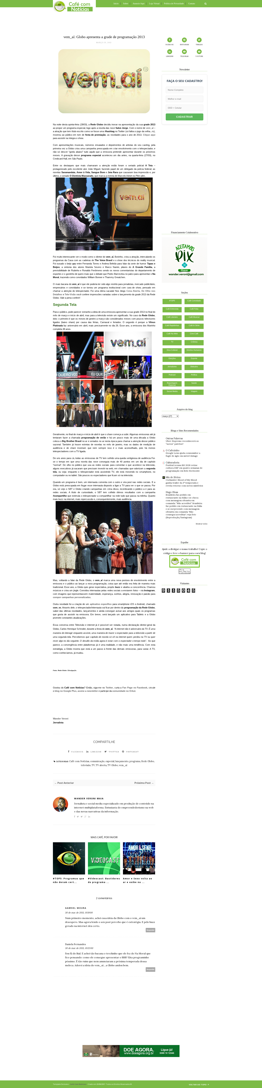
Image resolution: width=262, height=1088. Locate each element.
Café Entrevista (172, 309)
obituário (194, 367)
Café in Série (194, 325)
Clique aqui (149, 134)
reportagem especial (172, 384)
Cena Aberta (133, 291)
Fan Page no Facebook (134, 687)
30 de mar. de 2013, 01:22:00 (79, 948)
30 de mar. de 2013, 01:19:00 (79, 912)
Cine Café (194, 334)
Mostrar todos (201, 524)
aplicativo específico (101, 604)
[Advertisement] (131, 20)
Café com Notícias (79, 761)
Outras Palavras (174, 438)
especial (110, 761)
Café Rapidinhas (172, 325)
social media (172, 391)
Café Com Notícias (78, 1084)
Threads (199, 45)
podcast (172, 375)
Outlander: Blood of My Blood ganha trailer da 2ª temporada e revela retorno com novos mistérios (184, 483)
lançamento (121, 761)
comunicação (97, 761)
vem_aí (149, 128)
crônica (194, 342)
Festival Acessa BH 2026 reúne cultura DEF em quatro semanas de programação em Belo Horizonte (184, 468)
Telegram (184, 56)
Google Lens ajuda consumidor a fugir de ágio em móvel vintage (183, 454)
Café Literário (172, 317)
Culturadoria (172, 462)
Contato (191, 3)
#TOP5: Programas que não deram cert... (68, 880)
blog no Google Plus (65, 691)
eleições (172, 358)
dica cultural (172, 350)
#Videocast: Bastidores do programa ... (104, 880)
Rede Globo (147, 761)
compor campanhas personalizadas (72, 597)
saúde (194, 383)
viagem (194, 391)
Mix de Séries (173, 477)
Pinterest (132, 752)
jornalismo (172, 367)
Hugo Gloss (172, 492)
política (194, 375)
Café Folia (194, 309)
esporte (194, 358)
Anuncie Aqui (138, 3)
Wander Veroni (60, 718)
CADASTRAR (184, 117)
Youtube (199, 56)
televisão (86, 765)
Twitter (109, 687)
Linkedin (96, 752)
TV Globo (113, 765)
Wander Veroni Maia (89, 798)
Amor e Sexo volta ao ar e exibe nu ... (137, 880)
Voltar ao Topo (198, 1084)
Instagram (184, 45)
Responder (151, 930)
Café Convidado (194, 301)
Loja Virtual (154, 3)
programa (134, 761)
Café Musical (194, 317)
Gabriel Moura (75, 908)
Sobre (125, 3)
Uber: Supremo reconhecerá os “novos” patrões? (182, 442)
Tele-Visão (70, 294)
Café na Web (172, 334)
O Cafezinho (172, 450)
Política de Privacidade (174, 3)
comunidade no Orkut (123, 691)
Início (116, 3)
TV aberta (101, 765)
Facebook (77, 752)
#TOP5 (172, 301)
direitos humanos (194, 350)
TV (93, 765)
